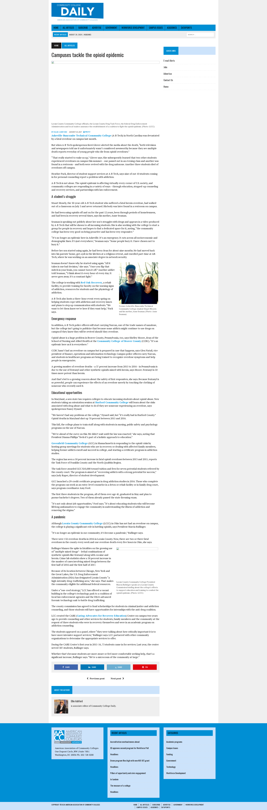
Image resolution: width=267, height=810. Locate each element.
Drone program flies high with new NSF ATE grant (129, 760)
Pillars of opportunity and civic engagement (128, 773)
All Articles (68, 27)
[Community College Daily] (77, 12)
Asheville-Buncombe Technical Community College (81, 135)
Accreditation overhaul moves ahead (124, 741)
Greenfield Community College (69, 443)
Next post (116, 678)
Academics (172, 27)
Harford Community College (111, 402)
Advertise (96, 27)
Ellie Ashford (77, 701)
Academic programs (174, 741)
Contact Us (168, 80)
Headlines (114, 754)
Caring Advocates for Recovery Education (101, 615)
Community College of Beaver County (119, 341)
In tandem (114, 779)
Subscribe (83, 27)
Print (87, 132)
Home (56, 27)
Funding (169, 754)
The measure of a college (120, 785)
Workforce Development (133, 27)
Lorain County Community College (82, 523)
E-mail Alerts (169, 60)
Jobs (165, 67)
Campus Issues (156, 27)
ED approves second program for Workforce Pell (129, 748)
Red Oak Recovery (91, 282)
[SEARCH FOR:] (200, 34)
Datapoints (186, 27)
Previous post (97, 678)
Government (111, 27)
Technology (170, 766)
